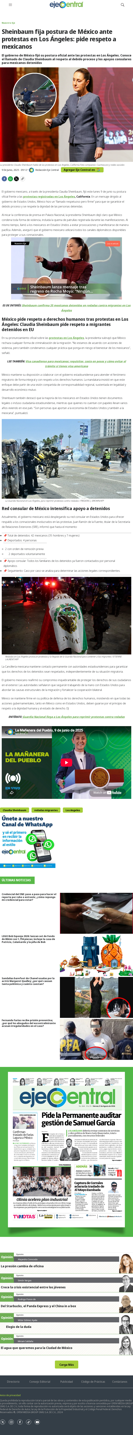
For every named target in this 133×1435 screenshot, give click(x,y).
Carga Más (66, 1365)
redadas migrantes (46, 810)
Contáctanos (119, 1382)
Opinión (20, 1254)
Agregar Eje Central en (80, 170)
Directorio (13, 1382)
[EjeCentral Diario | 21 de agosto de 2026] (66, 1152)
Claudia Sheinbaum (14, 810)
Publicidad (66, 1382)
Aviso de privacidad (10, 1395)
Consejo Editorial (39, 1382)
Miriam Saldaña (25, 1341)
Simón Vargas (25, 1280)
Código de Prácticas (93, 1382)
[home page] (66, 5)
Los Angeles (73, 810)
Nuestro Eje (8, 22)
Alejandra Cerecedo (28, 1259)
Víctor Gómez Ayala (27, 1320)
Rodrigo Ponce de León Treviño (27, 1301)
